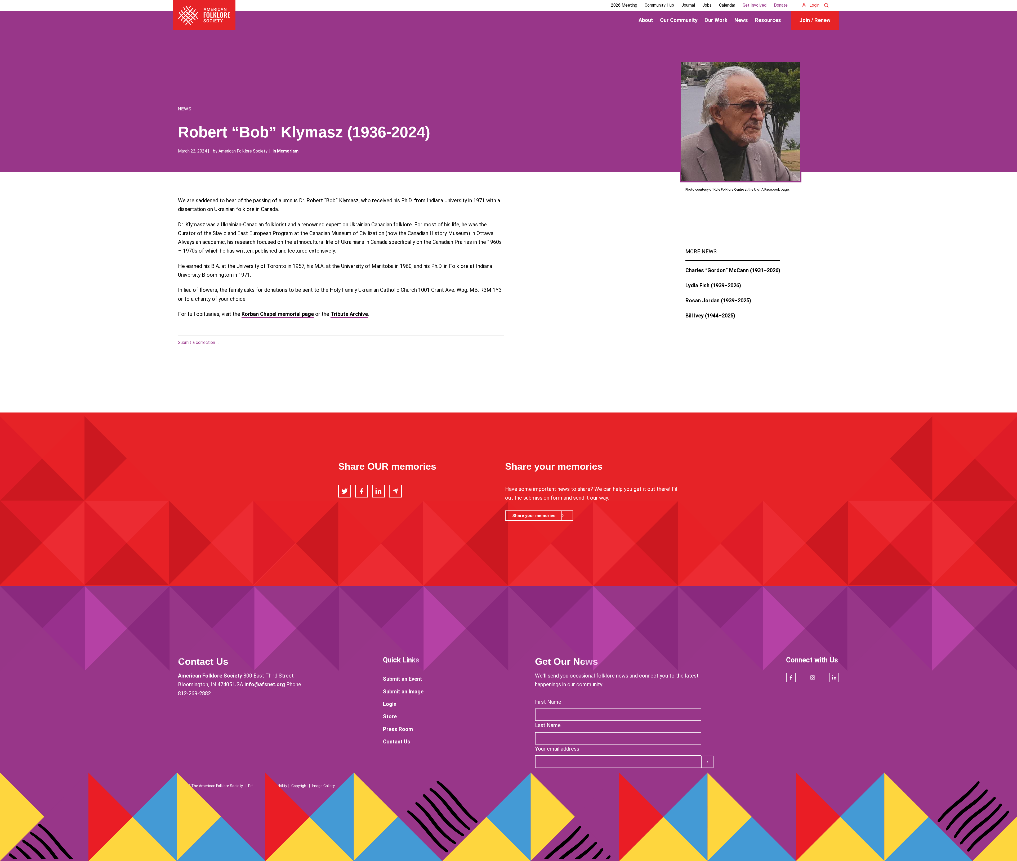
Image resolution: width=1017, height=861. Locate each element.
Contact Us (396, 741)
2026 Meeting (624, 5)
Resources (768, 20)
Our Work (716, 20)
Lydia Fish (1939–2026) (713, 285)
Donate (781, 5)
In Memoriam (285, 151)
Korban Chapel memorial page (278, 314)
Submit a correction (196, 342)
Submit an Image (403, 691)
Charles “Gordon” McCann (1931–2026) (732, 270)
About (646, 20)
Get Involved (754, 5)
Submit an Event (402, 679)
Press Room (398, 729)
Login (814, 5)
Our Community (679, 20)
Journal (688, 5)
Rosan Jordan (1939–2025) (718, 300)
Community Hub (659, 5)
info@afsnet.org (264, 684)
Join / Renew (815, 20)
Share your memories (533, 515)
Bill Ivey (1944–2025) (710, 315)
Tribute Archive (349, 314)
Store (390, 716)
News (741, 20)
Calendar (727, 5)
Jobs (707, 5)
